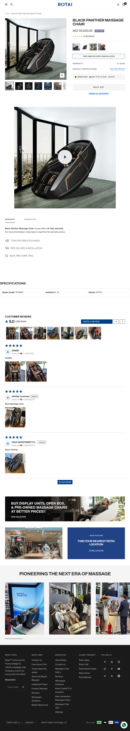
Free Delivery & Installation (26, 248)
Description (30, 219)
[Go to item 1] (12, 333)
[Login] (118, 4)
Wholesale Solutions (37, 699)
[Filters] (116, 321)
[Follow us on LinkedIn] (111, 675)
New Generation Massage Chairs (62, 698)
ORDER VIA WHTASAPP (99, 94)
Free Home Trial (39, 664)
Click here (31, 232)
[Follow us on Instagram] (104, 668)
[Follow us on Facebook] (104, 661)
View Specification (117, 69)
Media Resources (40, 705)
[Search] (11, 4)
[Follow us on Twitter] (111, 661)
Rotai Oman (84, 673)
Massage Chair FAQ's (62, 670)
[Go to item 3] (40, 333)
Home (7, 13)
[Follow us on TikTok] (104, 675)
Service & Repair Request (39, 678)
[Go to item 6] (81, 333)
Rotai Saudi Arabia (87, 668)
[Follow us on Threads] (118, 661)
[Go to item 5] (67, 333)
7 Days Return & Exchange (25, 240)
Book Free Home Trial (22, 255)
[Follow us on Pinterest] (111, 668)
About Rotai (60, 660)
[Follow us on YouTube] (118, 668)
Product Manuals (39, 688)
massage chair (19, 667)
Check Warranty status (39, 670)
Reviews (35, 693)
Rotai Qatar (84, 660)
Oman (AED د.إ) (13, 722)
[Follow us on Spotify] (118, 675)
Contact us (37, 660)
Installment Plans (39, 684)
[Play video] (65, 157)
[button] (15, 371)
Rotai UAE (83, 664)
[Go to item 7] (94, 333)
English (29, 722)
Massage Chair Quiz (62, 706)
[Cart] (123, 4)
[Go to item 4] (53, 333)
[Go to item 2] (26, 333)
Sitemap (59, 712)
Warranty (10, 219)
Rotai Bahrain (85, 677)
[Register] (23, 687)
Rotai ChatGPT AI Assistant (63, 690)
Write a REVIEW (91, 321)
